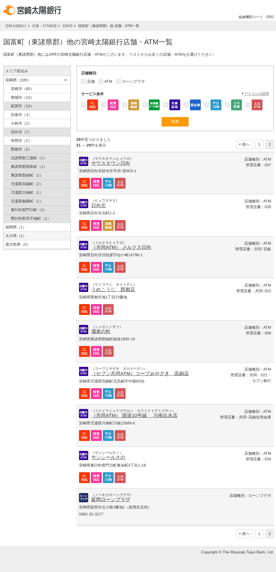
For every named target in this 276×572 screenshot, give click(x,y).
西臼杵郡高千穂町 (31, 218)
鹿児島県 (17, 244)
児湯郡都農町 (27, 201)
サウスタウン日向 (110, 163)
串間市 (21, 140)
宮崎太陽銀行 (16, 26)
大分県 (16, 236)
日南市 (21, 114)
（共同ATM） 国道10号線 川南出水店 (134, 415)
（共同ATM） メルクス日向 (121, 247)
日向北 (98, 205)
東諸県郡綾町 (27, 175)
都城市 (22, 97)
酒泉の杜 (101, 331)
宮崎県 (67, 26)
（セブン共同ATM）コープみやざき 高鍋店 (140, 373)
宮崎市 (22, 89)
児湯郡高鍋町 (27, 184)
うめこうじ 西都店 (113, 289)
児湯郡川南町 (27, 192)
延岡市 (22, 106)
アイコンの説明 (256, 94)
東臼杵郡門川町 (29, 210)
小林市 (21, 123)
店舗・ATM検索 (44, 26)
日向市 (21, 132)
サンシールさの (108, 457)
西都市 (21, 149)
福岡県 (16, 227)
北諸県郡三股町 (29, 158)
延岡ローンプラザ (110, 499)
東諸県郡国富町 (29, 166)
